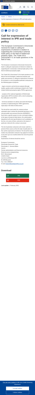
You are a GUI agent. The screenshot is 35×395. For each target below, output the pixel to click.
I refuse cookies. (17, 392)
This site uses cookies (9, 382)
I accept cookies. (17, 388)
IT (16, 30)
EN (6, 30)
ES (9, 30)
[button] (24, 7)
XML (19, 175)
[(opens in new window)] (6, 6)
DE (2, 30)
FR (13, 30)
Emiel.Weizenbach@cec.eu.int (14, 163)
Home (3, 16)
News (10, 16)
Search (28, 7)
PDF (19, 180)
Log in (20, 7)
